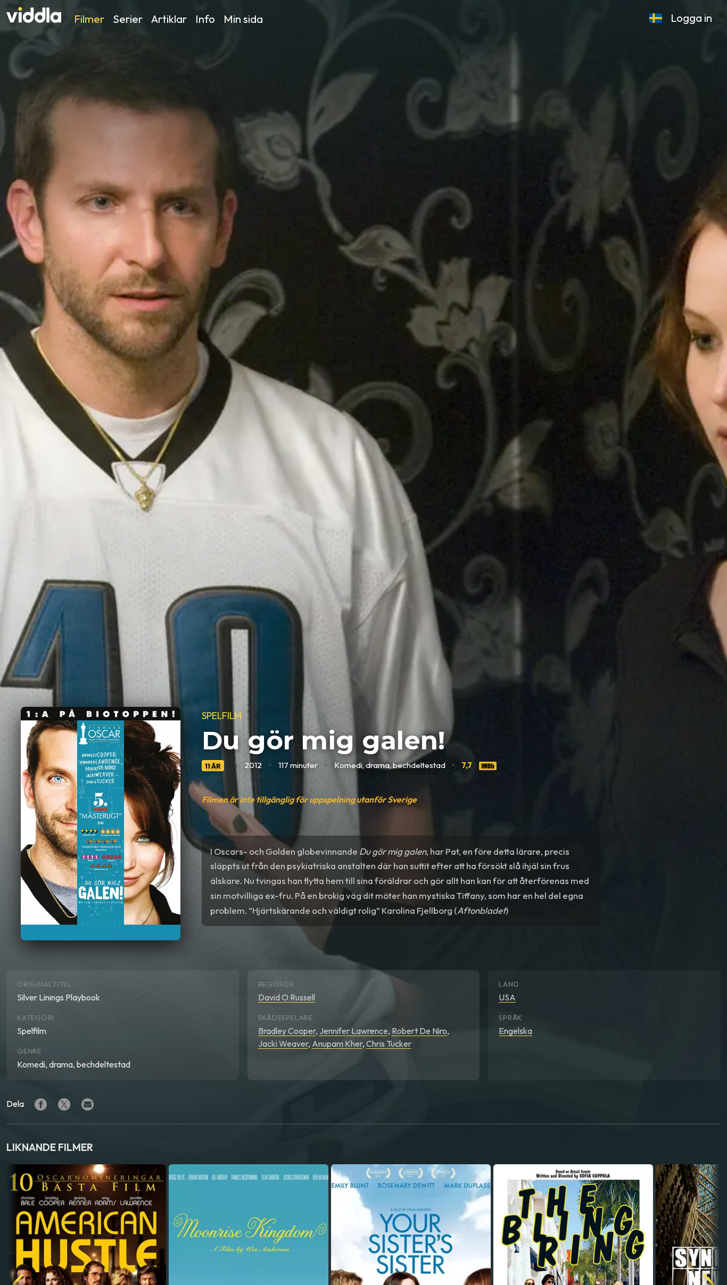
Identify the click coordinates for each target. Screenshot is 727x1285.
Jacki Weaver (283, 1043)
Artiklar (169, 19)
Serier (128, 19)
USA (507, 997)
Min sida (243, 19)
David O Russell (286, 997)
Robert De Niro (419, 1030)
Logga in (691, 17)
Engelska (515, 1030)
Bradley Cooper (287, 1030)
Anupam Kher (337, 1043)
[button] (655, 18)
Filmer (89, 19)
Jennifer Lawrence (353, 1030)
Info (205, 19)
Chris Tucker (388, 1043)
